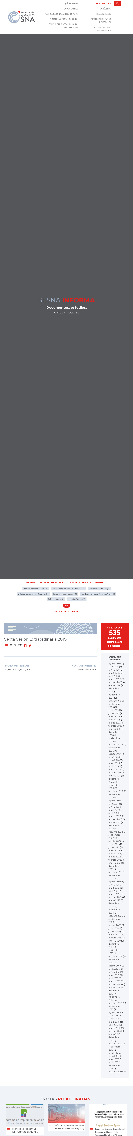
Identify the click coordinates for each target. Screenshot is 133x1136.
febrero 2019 (115, 984)
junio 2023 (113, 807)
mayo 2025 (114, 716)
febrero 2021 (115, 897)
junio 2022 (113, 847)
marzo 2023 (114, 816)
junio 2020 (114, 931)
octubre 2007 (115, 1071)
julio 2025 (113, 710)
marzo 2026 (114, 679)
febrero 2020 (115, 937)
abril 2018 (113, 1025)
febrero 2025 (115, 726)
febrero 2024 (115, 772)
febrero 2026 (115, 682)
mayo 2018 (114, 1022)
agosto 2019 (114, 966)
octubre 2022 (115, 832)
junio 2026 (113, 670)
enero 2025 (114, 729)
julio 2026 (113, 666)
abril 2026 (113, 676)
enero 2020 (114, 941)
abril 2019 (113, 978)
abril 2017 (113, 1062)
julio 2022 (113, 844)
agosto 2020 (114, 925)
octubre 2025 (115, 701)
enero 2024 (114, 776)
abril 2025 (113, 719)
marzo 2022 (114, 857)
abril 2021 (113, 891)
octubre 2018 (115, 1003)
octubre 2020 (115, 916)
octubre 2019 (115, 956)
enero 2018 (114, 1034)
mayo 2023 (114, 810)
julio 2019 (113, 969)
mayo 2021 (113, 888)
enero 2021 (114, 900)
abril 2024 (113, 766)
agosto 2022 (114, 841)
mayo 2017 (113, 1059)
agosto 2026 (114, 663)
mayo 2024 (114, 763)
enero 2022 (114, 863)
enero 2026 (114, 685)
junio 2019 (113, 972)
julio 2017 (113, 1053)
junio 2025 (113, 713)
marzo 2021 (114, 894)
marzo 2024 (114, 769)
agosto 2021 (114, 881)
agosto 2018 (114, 1012)
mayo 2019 (113, 975)
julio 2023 (113, 804)
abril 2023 (113, 813)
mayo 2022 (114, 850)
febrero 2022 (115, 860)
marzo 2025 (114, 723)
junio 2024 (113, 760)
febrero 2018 (115, 1031)
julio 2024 (113, 757)
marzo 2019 (114, 981)
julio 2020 (113, 928)
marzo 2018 (114, 1028)
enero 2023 (114, 822)
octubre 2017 (115, 1043)
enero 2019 (114, 987)
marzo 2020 (114, 934)
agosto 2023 (114, 800)
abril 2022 (113, 853)
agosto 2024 (114, 754)
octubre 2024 (115, 744)
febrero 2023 (115, 819)
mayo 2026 (114, 673)
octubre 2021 (115, 872)
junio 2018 (113, 1018)
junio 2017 (113, 1056)
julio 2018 (113, 1015)
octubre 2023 (115, 791)
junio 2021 (113, 885)
